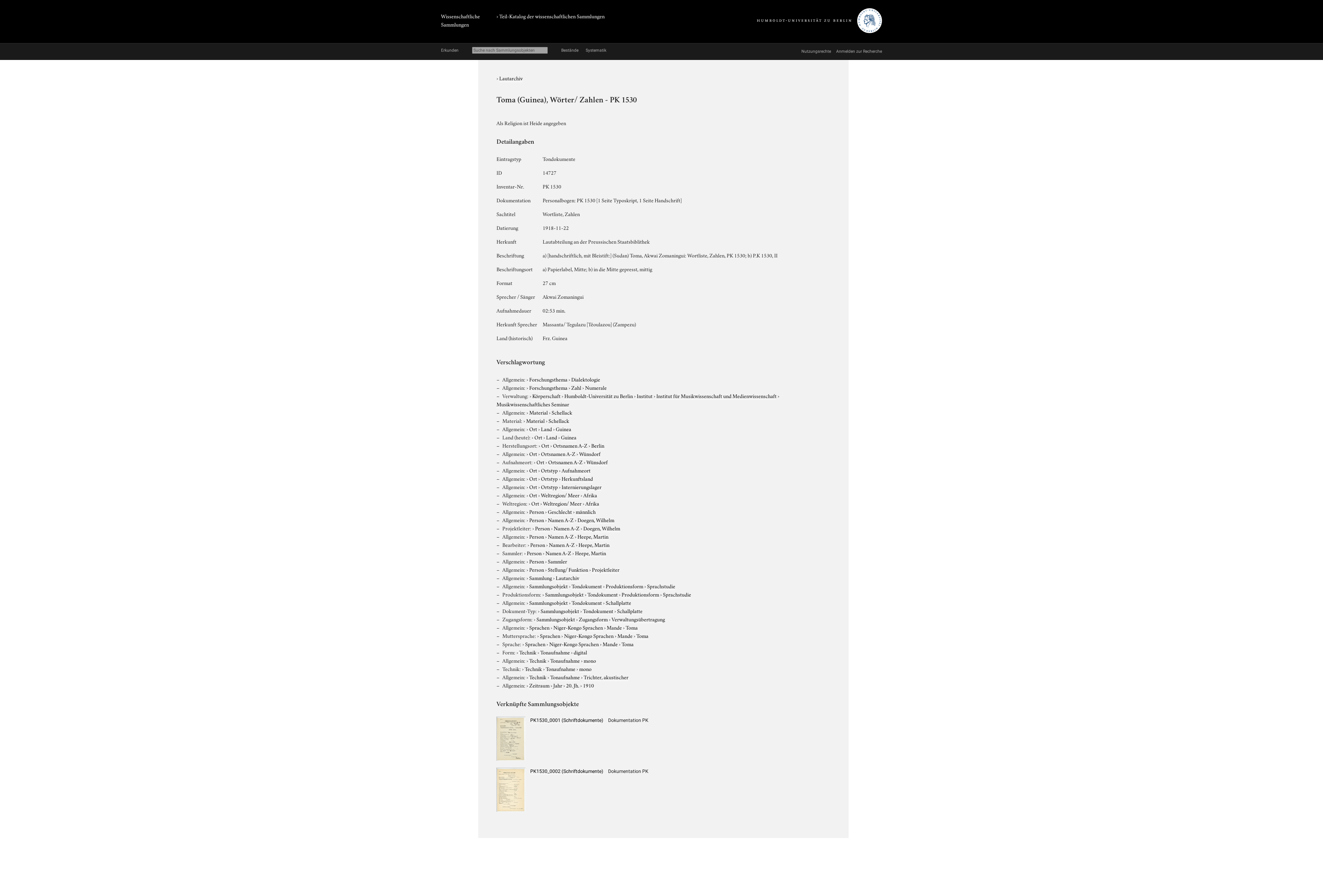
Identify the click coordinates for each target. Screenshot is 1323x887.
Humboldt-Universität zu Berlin (598, 395)
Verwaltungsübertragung (638, 619)
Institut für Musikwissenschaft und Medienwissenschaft (716, 395)
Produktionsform (624, 586)
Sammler (557, 561)
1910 (588, 685)
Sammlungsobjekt (548, 586)
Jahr (557, 685)
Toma (632, 627)
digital (580, 652)
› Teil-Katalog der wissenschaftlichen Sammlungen (550, 16)
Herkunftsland (577, 478)
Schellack (562, 412)
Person (536, 511)
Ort (533, 428)
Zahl (576, 387)
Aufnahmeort (576, 470)
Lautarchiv (511, 78)
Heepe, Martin (592, 536)
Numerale (596, 387)
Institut (645, 395)
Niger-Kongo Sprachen (578, 627)
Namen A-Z (561, 519)
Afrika (590, 495)
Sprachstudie (661, 586)
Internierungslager (582, 486)
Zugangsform (593, 619)
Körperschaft (546, 395)
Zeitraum (539, 685)
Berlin (597, 445)
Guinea (563, 428)
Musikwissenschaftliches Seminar (532, 404)
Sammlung (540, 577)
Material (538, 412)
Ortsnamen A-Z (570, 445)
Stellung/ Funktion (568, 569)
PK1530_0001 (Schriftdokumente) (566, 720)
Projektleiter (605, 569)
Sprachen (539, 627)
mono (590, 660)
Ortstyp (549, 470)
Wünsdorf (590, 453)
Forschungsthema (548, 379)
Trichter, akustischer (606, 677)
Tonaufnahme (555, 652)
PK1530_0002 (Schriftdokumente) (566, 771)
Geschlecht (560, 511)
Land (546, 428)
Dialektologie (585, 379)
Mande (614, 627)
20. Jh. (572, 685)
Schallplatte (618, 602)
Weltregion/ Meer (560, 495)
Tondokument (587, 586)
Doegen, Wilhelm (595, 519)
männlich (586, 511)
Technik (527, 652)
